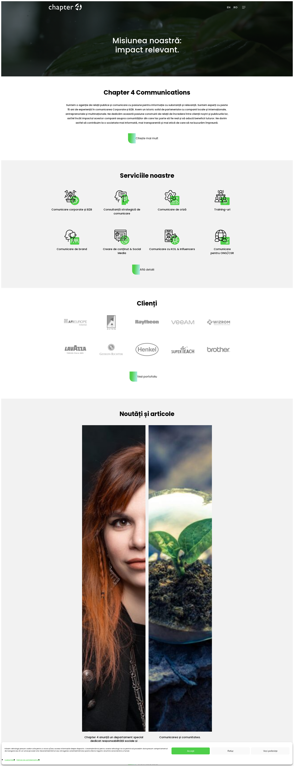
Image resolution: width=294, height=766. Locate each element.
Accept (190, 751)
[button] (243, 7)
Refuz (231, 751)
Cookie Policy (10, 760)
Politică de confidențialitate (28, 760)
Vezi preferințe (270, 751)
